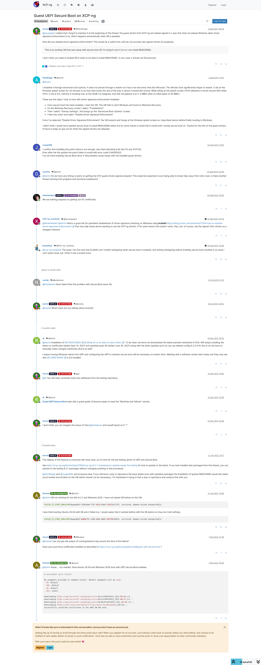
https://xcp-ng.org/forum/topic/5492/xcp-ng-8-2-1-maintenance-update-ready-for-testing (92, 465)
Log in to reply (220, 21)
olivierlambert (48, 195)
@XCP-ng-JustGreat (65, 246)
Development (42, 21)
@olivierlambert (70, 219)
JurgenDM (47, 145)
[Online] (37, 197)
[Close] (224, 627)
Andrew (46, 493)
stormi (45, 29)
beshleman (47, 246)
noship (45, 280)
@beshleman (58, 280)
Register (40, 647)
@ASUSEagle (81, 29)
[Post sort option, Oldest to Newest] (207, 21)
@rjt (77, 374)
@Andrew (80, 537)
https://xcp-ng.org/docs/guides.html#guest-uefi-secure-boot (129, 546)
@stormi (59, 78)
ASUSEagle (47, 78)
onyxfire (46, 172)
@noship (79, 304)
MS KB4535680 (73, 342)
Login (49, 647)
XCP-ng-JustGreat (51, 219)
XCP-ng (47, 4)
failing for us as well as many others (103, 342)
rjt (43, 338)
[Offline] (37, 31)
